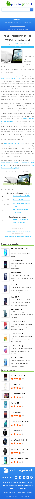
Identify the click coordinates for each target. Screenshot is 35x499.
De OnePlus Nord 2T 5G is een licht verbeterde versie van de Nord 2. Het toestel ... (22, 277)
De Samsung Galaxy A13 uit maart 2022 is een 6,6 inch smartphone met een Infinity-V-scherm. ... (22, 325)
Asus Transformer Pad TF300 (11, 78)
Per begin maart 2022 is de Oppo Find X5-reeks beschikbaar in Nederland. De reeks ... (21, 362)
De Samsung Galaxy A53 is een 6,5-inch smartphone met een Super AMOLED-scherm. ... (21, 350)
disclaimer (12, 492)
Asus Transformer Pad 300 (17, 196)
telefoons (23, 483)
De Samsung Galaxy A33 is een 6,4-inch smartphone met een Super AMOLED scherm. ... (21, 338)
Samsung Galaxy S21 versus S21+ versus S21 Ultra (17, 22)
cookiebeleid (21, 492)
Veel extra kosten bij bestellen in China (18, 29)
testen (16, 483)
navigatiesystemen (16, 485)
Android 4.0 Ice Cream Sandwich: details (16, 221)
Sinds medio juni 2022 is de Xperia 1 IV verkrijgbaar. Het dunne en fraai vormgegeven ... (22, 264)
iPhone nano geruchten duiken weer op (17, 231)
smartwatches (21, 488)
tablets (5, 485)
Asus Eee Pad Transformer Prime (17, 205)
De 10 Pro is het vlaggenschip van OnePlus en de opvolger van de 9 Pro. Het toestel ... (22, 313)
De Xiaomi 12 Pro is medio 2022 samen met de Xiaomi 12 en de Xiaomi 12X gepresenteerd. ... (20, 301)
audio (30, 483)
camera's (27, 485)
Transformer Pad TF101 (9, 163)
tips (10, 483)
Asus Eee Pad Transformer (17, 200)
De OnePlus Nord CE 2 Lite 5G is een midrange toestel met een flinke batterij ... (22, 252)
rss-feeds (29, 492)
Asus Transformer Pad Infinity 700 (16, 211)
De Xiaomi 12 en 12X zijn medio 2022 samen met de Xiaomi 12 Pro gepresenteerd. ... (22, 289)
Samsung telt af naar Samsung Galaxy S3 (17, 236)
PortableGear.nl (18, 44)
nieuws (26, 44)
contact (5, 492)
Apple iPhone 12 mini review (17, 26)
